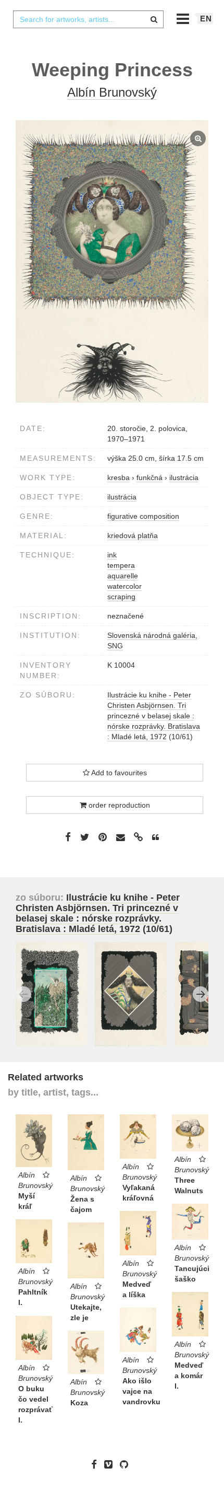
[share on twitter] (85, 837)
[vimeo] (111, 1464)
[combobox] (88, 19)
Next (200, 994)
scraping (121, 596)
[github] (126, 1464)
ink (112, 555)
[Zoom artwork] (112, 261)
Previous (23, 994)
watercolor (124, 586)
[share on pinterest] (102, 837)
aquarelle (122, 576)
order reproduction (118, 805)
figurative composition (143, 516)
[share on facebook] (67, 837)
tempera (121, 565)
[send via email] (120, 838)
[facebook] (96, 1464)
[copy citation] (155, 837)
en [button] (206, 18)
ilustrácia (121, 497)
